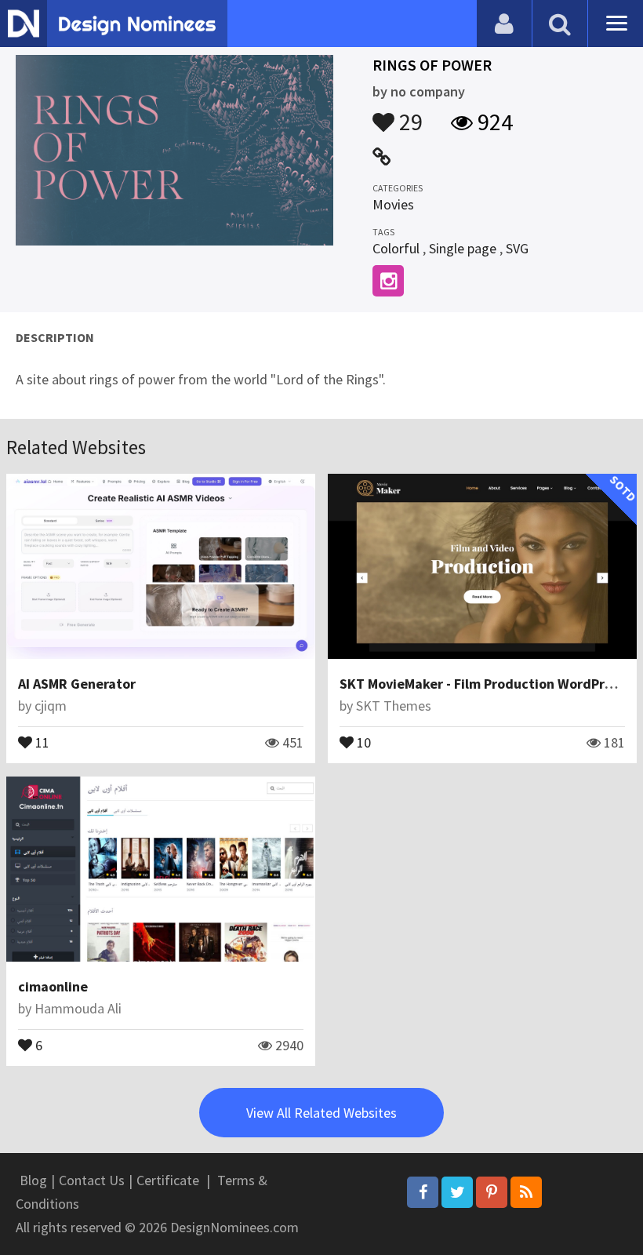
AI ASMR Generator (77, 684)
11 (40, 741)
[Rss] (526, 1192)
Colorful (396, 248)
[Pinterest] (491, 1192)
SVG (517, 248)
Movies (393, 204)
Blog (33, 1180)
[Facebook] (422, 1192)
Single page (462, 248)
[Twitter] (457, 1192)
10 (362, 741)
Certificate (167, 1180)
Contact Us (92, 1180)
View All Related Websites (321, 1113)
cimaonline (53, 986)
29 (408, 114)
